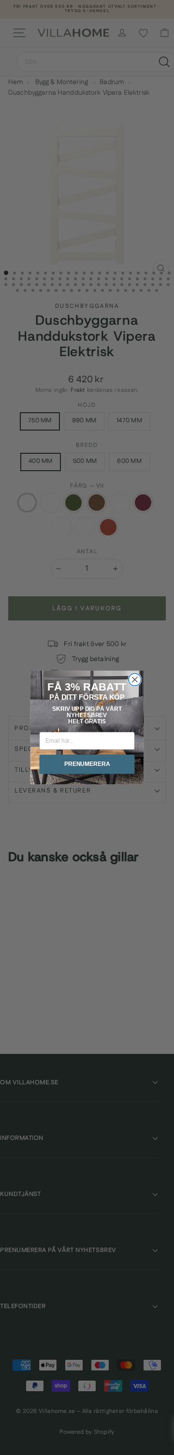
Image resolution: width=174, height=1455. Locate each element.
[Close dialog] (135, 679)
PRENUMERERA (87, 764)
